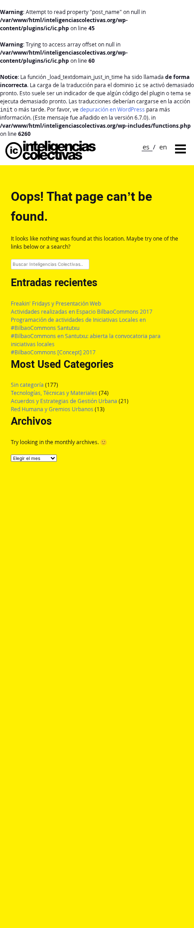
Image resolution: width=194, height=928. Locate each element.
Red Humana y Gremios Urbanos (52, 409)
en (163, 146)
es (146, 146)
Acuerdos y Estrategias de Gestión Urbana (64, 401)
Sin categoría (27, 385)
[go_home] (50, 157)
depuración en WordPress (112, 109)
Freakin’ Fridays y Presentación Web (56, 303)
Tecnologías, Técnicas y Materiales (54, 393)
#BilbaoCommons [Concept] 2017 (53, 352)
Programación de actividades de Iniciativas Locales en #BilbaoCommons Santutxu (78, 324)
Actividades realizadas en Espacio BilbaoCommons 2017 (81, 312)
